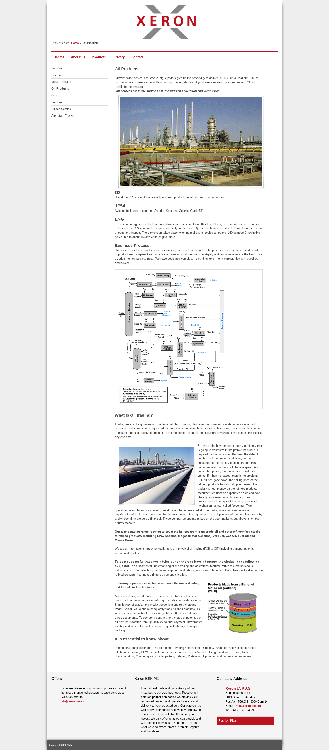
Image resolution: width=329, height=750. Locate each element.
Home (75, 43)
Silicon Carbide (61, 109)
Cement (56, 75)
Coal (54, 95)
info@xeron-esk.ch (73, 701)
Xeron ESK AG (238, 688)
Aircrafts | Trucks (62, 115)
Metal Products (61, 81)
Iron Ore (56, 68)
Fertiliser (57, 102)
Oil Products (60, 88)
